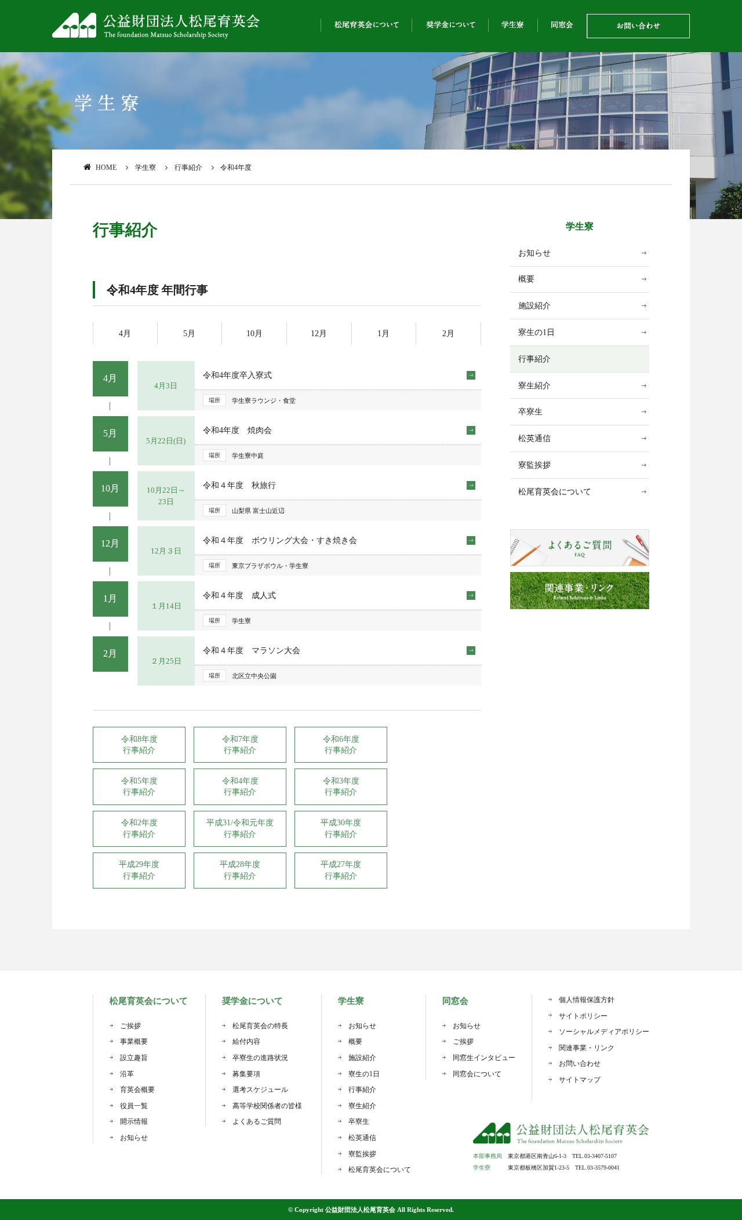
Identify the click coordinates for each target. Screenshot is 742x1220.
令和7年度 (240, 739)
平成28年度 (240, 864)
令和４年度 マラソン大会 (251, 650)
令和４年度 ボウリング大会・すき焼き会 (280, 540)
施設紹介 (534, 305)
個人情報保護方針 (586, 1000)
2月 (448, 333)
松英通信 (534, 438)
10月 (254, 333)
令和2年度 (139, 822)
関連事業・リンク (586, 1048)
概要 (526, 279)
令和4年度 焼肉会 (237, 430)
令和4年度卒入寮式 (237, 375)
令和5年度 (139, 781)
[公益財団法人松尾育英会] (156, 26)
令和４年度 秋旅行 (239, 485)
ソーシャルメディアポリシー (604, 1032)
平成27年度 (341, 864)
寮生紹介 (534, 385)
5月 (189, 333)
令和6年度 (341, 739)
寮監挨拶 (534, 465)
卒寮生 (530, 411)
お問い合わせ (580, 1063)
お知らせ (534, 253)
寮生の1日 (536, 332)
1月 (383, 333)
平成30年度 (341, 822)
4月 (125, 333)
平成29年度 (139, 864)
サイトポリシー (583, 1016)
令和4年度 (240, 781)
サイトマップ (580, 1080)
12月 (319, 333)
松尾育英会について (554, 491)
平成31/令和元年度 (240, 822)
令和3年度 (341, 781)
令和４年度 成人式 (239, 595)
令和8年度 (139, 739)
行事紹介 (534, 359)
